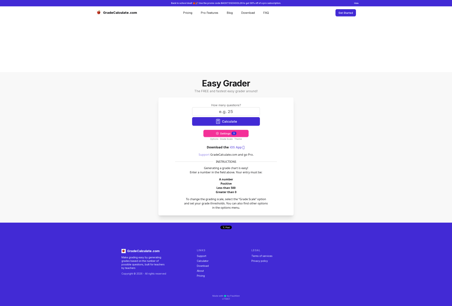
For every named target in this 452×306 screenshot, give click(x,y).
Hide (356, 3)
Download (248, 12)
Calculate (229, 121)
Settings (227, 133)
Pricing (187, 12)
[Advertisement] (226, 45)
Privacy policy (259, 260)
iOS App (236, 147)
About (200, 270)
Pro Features (209, 12)
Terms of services (261, 255)
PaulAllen (235, 296)
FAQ (266, 12)
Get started (345, 12)
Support (204, 155)
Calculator (203, 260)
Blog (230, 12)
